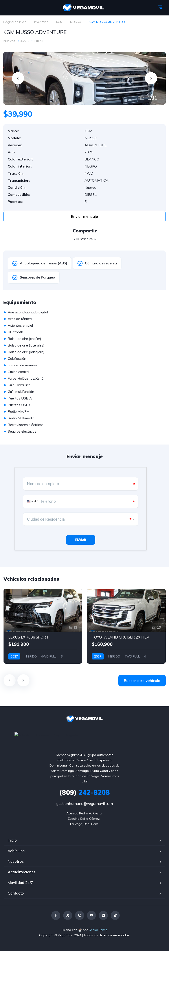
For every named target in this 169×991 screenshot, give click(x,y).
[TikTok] (115, 915)
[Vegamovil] (83, 7)
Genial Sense (98, 930)
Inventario (41, 22)
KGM (59, 22)
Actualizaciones (22, 872)
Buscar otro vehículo (142, 680)
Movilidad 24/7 (20, 882)
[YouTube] (91, 915)
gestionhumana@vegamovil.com (84, 803)
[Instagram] (79, 915)
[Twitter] (67, 915)
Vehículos (16, 850)
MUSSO (75, 22)
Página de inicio (14, 22)
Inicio (12, 840)
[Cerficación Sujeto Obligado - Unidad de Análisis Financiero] (46, 735)
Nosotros (16, 861)
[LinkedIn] (103, 915)
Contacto (16, 893)
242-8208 (84, 792)
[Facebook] (55, 915)
